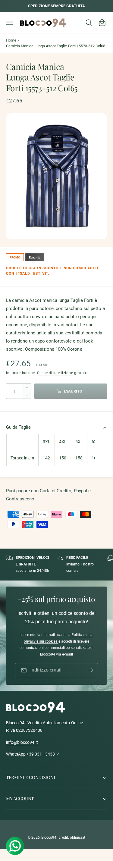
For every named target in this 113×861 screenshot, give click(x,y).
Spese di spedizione (55, 373)
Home (11, 40)
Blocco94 (48, 837)
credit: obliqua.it (72, 837)
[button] (9, 22)
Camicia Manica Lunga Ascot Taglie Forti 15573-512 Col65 (55, 46)
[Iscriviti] (91, 670)
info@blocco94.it (22, 742)
